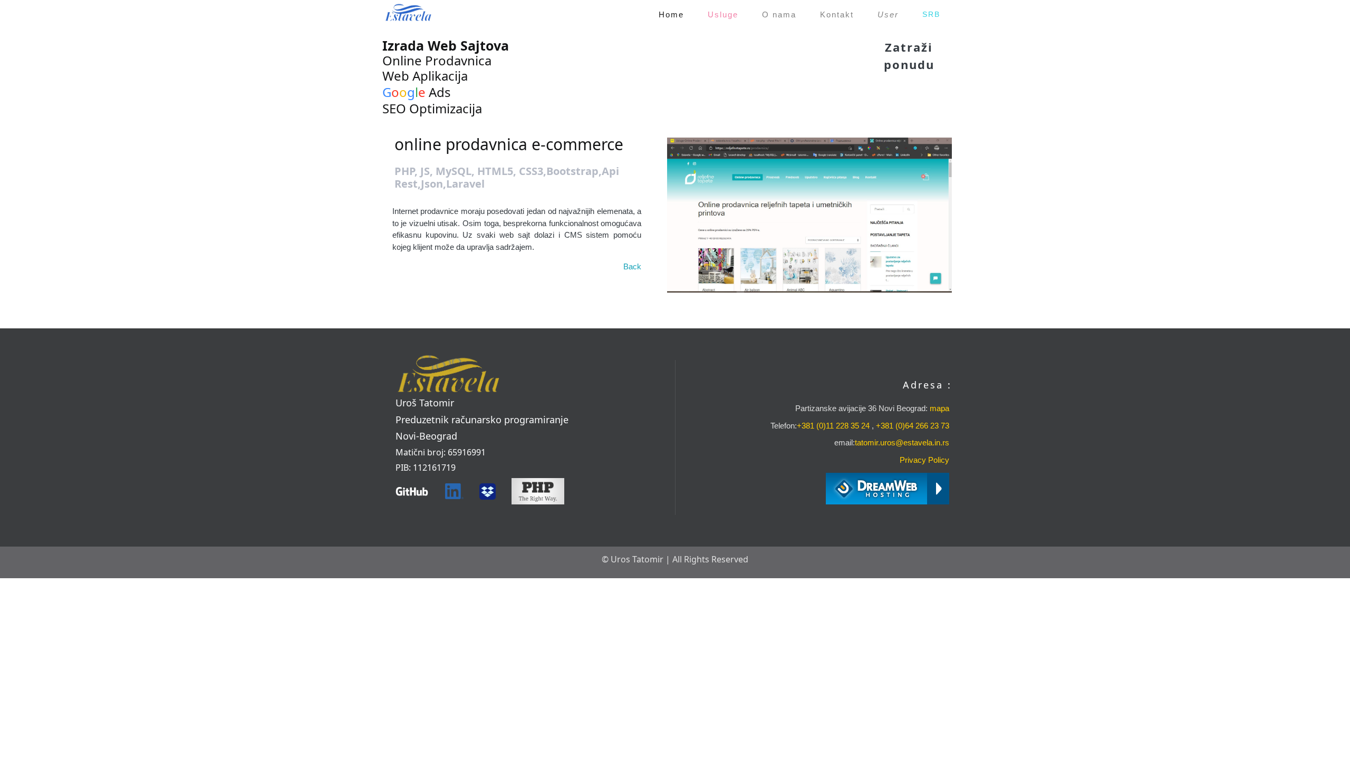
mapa (938, 408)
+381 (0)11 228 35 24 (833, 425)
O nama (779, 14)
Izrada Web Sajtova (445, 45)
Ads (416, 92)
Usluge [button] (723, 14)
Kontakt (837, 14)
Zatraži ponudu (909, 55)
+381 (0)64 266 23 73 (912, 425)
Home (673, 14)
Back (632, 266)
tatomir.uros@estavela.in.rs (902, 442)
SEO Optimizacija (432, 108)
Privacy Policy (924, 459)
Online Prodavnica (436, 60)
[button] (887, 15)
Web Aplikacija (425, 75)
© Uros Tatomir (632, 559)
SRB (931, 14)
